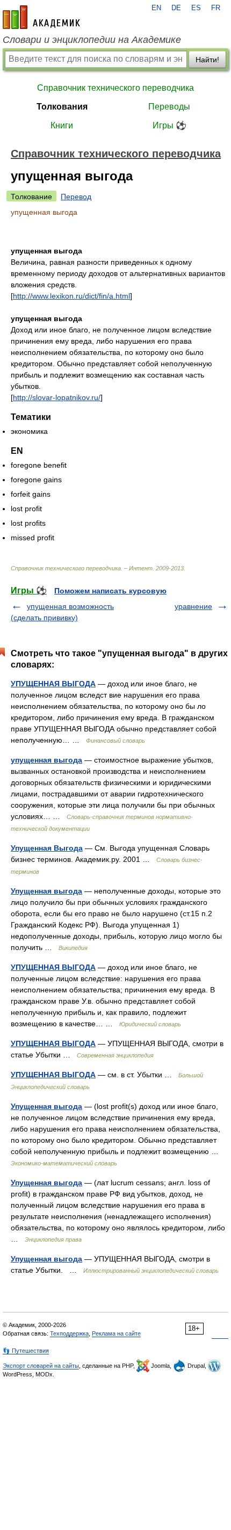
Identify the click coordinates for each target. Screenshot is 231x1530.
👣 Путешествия (26, 1350)
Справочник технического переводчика (115, 87)
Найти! (207, 59)
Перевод (76, 196)
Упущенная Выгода (47, 848)
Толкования (62, 106)
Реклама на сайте (116, 1333)
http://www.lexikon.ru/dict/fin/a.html (71, 296)
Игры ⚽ (169, 125)
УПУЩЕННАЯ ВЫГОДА (53, 683)
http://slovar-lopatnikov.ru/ (56, 397)
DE (176, 8)
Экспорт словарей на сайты (41, 1365)
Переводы (169, 106)
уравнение (193, 606)
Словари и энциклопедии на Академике (92, 39)
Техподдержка (69, 1333)
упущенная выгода (46, 760)
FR (215, 8)
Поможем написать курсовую (110, 590)
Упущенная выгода (46, 891)
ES (196, 8)
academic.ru (41, 17)
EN (156, 8)
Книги (61, 125)
